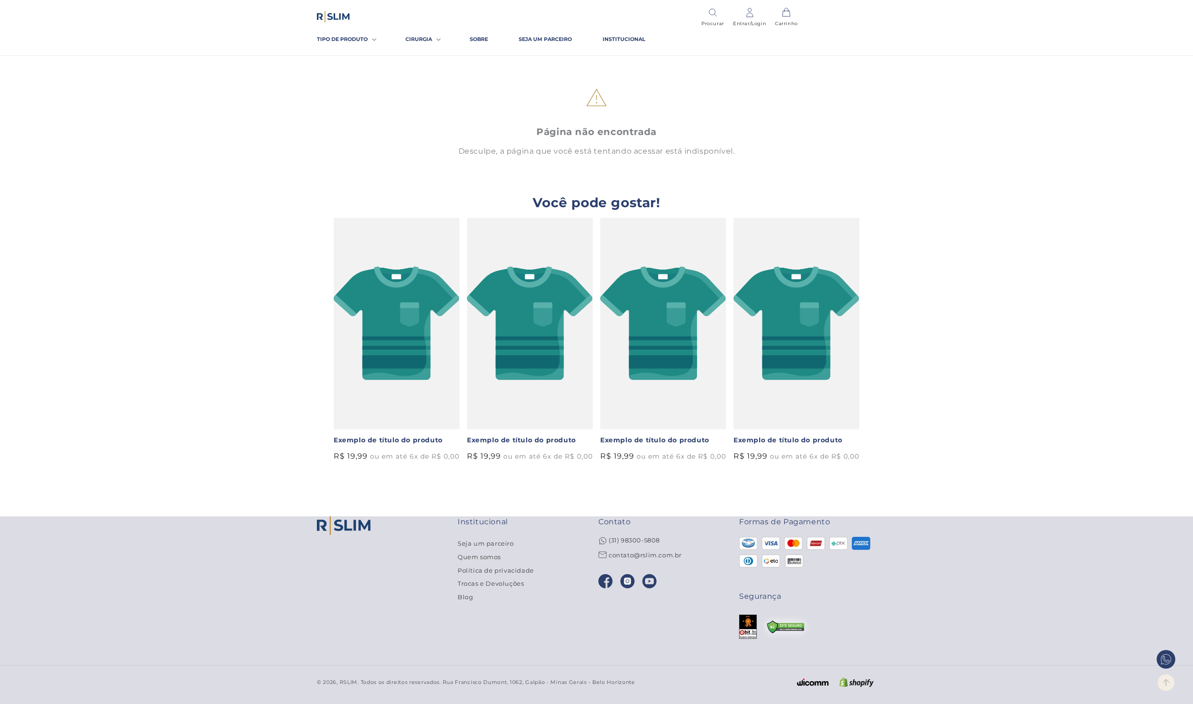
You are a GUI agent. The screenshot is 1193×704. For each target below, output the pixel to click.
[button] (345, 39)
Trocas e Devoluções (491, 583)
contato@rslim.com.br (645, 555)
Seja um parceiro (486, 543)
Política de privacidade (496, 570)
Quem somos (479, 557)
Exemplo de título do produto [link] (388, 440)
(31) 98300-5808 (634, 540)
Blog (465, 597)
